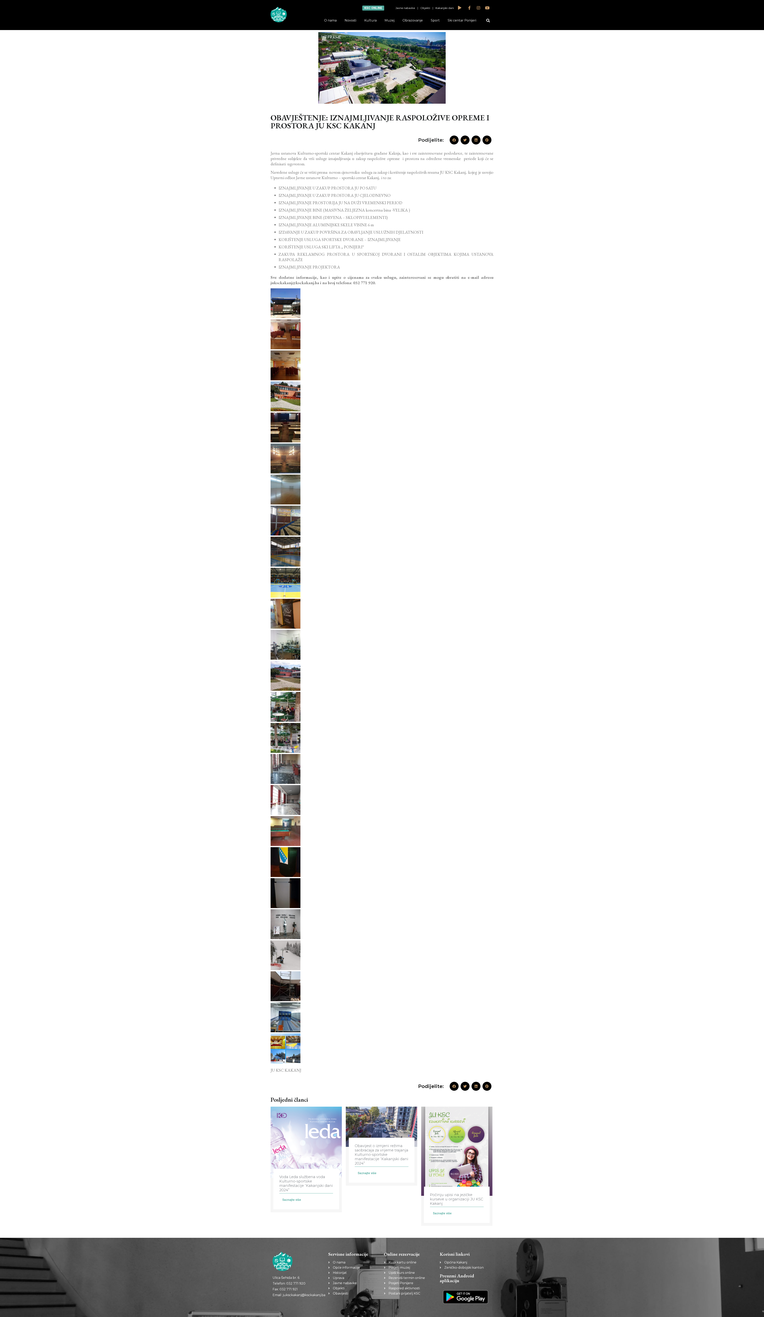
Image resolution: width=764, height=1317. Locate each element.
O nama (330, 20)
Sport (435, 20)
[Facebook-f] (470, 8)
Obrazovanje (412, 20)
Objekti (425, 8)
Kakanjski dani (445, 8)
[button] (488, 20)
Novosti (350, 20)
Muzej (390, 20)
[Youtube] (487, 8)
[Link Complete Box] (306, 1159)
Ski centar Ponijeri (462, 20)
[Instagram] (478, 8)
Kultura (370, 20)
